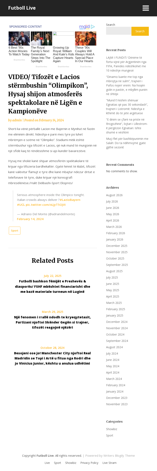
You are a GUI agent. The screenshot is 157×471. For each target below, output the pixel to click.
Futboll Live (22, 7)
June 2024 (112, 360)
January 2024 (114, 391)
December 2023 (116, 398)
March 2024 (114, 379)
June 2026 (112, 208)
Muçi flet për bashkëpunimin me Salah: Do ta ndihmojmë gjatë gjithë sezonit (127, 143)
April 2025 (112, 296)
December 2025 (116, 246)
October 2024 (115, 334)
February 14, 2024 (30, 219)
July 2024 (112, 353)
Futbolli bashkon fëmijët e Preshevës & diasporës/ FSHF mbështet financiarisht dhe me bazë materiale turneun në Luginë (52, 286)
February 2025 (115, 309)
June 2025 (112, 284)
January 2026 (114, 239)
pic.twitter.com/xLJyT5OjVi (46, 204)
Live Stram (109, 462)
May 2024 (112, 366)
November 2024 (117, 328)
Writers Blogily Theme (119, 455)
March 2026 (114, 227)
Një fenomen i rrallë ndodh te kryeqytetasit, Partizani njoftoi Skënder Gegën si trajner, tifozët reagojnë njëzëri (52, 322)
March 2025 (114, 303)
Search (110, 25)
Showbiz (111, 429)
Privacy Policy (89, 462)
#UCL (21, 204)
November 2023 (117, 404)
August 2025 (114, 271)
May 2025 (112, 290)
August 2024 (114, 347)
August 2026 (114, 195)
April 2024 (112, 372)
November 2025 (117, 252)
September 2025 (117, 265)
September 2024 (117, 341)
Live (47, 462)
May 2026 (112, 214)
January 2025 (114, 315)
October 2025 (115, 258)
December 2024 (116, 322)
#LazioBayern (70, 200)
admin (17, 120)
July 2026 (112, 201)
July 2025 (112, 277)
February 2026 (115, 233)
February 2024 (115, 385)
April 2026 (112, 220)
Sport (14, 230)
